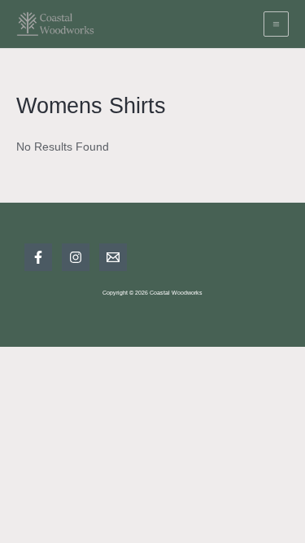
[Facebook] (38, 257)
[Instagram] (75, 257)
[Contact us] (113, 257)
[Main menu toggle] (277, 24)
